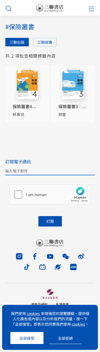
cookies (33, 313)
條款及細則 (39, 304)
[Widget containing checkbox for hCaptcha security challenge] (50, 194)
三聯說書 (44, 42)
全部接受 (26, 338)
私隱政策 (62, 304)
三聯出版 (17, 42)
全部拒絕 (65, 338)
